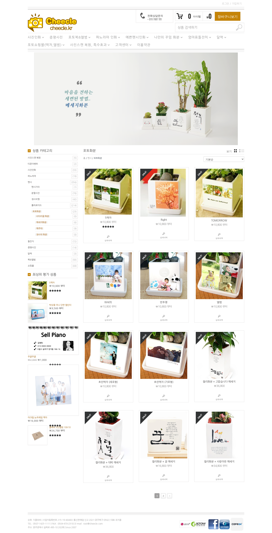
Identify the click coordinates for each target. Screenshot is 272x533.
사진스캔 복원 (34, 158)
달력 (218, 38)
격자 (235, 150)
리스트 (241, 150)
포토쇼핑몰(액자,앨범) (43, 45)
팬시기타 (35, 187)
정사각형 (35, 199)
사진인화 (33, 38)
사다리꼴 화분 (42, 216)
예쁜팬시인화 (134, 38)
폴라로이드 (36, 205)
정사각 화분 (41, 234)
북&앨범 (32, 260)
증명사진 (56, 37)
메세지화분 (41, 222)
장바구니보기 (228, 16)
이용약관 (143, 45)
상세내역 (108, 240)
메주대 (39, 228)
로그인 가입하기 (231, 3)
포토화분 (37, 211)
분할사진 (35, 193)
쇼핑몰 (31, 266)
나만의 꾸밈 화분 (165, 38)
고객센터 (121, 45)
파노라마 (32, 176)
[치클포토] (52, 22)
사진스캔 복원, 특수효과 (87, 45)
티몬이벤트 (33, 164)
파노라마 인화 (105, 38)
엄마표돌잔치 (196, 38)
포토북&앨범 (77, 38)
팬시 (90, 158)
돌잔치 (31, 241)
